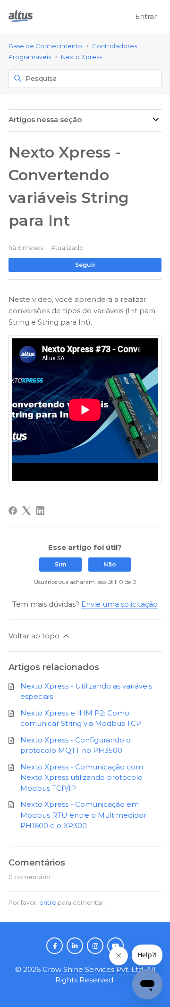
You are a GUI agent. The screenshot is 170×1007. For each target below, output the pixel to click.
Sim (60, 564)
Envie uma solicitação (119, 604)
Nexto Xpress (81, 57)
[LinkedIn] (40, 510)
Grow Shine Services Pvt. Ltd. (93, 969)
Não (109, 564)
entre (47, 902)
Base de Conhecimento (45, 46)
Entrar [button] (146, 16)
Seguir (85, 264)
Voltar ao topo (34, 635)
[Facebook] (12, 510)
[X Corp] (26, 510)
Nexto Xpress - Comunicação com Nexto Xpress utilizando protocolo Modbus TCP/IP (81, 777)
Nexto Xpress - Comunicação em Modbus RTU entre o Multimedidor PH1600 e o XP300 (83, 815)
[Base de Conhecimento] (20, 17)
